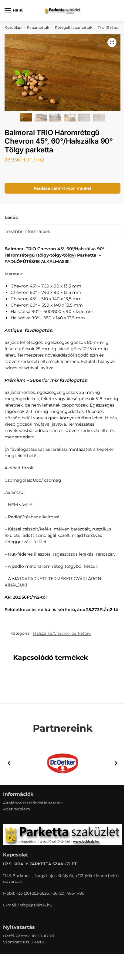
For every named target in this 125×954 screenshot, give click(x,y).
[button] (112, 42)
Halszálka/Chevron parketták (62, 633)
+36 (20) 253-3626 (32, 893)
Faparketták (38, 27)
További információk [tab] (27, 231)
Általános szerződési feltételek (33, 802)
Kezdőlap (13, 27)
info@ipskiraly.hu (35, 904)
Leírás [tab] (11, 217)
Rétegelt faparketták (73, 27)
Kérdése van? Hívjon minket (63, 188)
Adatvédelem (16, 808)
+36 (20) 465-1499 (67, 893)
